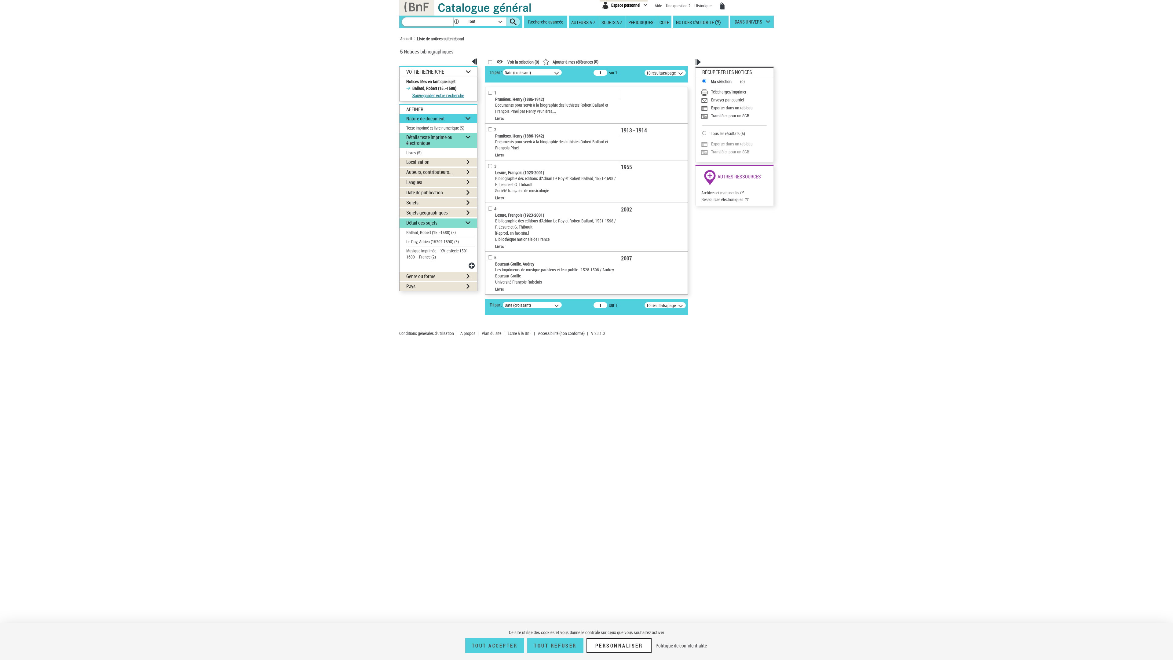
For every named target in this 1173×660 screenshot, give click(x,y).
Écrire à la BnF (520, 333)
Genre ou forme (420, 276)
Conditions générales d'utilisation (426, 333)
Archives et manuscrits (720, 193)
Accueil (406, 39)
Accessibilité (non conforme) (561, 333)
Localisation (417, 162)
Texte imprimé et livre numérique (435, 128)
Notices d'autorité (694, 22)
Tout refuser (555, 645)
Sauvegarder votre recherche (438, 95)
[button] (456, 21)
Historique (703, 6)
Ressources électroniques (722, 199)
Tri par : (496, 72)
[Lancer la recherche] (513, 22)
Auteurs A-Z (583, 22)
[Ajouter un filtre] (472, 265)
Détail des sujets (421, 222)
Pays (410, 286)
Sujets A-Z (611, 22)
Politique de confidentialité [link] (681, 645)
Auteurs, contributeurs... (429, 172)
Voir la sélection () (523, 62)
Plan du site (491, 333)
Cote (664, 22)
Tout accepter (495, 645)
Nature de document (425, 118)
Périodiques (640, 22)
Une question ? (678, 6)
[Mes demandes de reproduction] (722, 6)
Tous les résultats (725, 133)
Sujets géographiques (427, 212)
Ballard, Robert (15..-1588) (431, 232)
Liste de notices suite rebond (440, 39)
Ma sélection (721, 81)
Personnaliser (619, 645)
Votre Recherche (425, 72)
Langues (414, 182)
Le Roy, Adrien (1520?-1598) (432, 241)
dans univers (748, 23)
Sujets (412, 202)
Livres (414, 153)
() (575, 61)
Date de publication (424, 192)
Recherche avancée (545, 22)
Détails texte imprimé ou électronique (429, 140)
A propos (467, 333)
